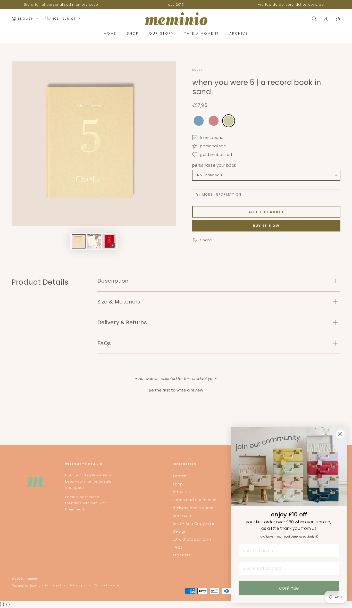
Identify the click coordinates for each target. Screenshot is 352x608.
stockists (182, 555)
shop (178, 484)
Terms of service (106, 585)
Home (196, 69)
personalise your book (214, 165)
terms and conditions (194, 499)
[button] (314, 19)
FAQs (177, 547)
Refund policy (55, 585)
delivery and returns (193, 507)
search (180, 476)
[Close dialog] (340, 433)
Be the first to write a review (176, 390)
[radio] (198, 120)
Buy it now (266, 225)
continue (289, 588)
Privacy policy (80, 585)
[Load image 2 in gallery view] (94, 241)
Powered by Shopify (26, 586)
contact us (184, 515)
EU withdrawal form (192, 539)
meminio (31, 579)
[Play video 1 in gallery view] (109, 241)
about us (182, 491)
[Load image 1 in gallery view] (79, 241)
